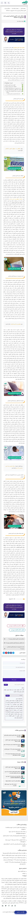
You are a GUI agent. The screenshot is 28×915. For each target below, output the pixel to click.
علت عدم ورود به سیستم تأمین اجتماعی (13, 88)
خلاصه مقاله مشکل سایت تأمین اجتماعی (14, 93)
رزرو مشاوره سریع (22, 871)
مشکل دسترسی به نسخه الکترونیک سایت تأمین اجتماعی (14, 92)
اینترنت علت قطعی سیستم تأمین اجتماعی (13, 89)
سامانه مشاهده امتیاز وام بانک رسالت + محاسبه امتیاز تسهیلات (14, 836)
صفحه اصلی (23, 8)
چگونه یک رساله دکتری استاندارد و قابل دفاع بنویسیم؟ (14, 853)
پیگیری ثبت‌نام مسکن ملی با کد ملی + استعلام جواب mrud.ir (14, 845)
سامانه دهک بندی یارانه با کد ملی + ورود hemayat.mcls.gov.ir (17, 832)
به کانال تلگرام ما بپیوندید (16, 630)
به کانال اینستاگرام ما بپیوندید (15, 625)
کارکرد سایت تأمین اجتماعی (10, 85)
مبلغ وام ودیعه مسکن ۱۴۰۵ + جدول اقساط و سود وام (15, 860)
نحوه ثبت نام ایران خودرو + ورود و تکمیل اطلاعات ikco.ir (14, 855)
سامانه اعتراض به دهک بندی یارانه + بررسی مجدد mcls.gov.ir (15, 841)
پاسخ (6, 684)
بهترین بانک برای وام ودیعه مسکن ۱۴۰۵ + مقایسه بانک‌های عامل (15, 863)
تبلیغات (24, 873)
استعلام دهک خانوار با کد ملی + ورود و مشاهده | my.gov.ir (15, 828)
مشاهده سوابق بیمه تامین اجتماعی (15, 199)
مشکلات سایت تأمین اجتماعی (10, 86)
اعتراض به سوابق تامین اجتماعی (13, 148)
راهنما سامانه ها (15, 8)
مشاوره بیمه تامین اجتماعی (15, 324)
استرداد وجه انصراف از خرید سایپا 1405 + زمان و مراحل (14, 857)
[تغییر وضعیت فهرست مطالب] (21, 83)
